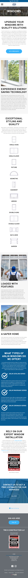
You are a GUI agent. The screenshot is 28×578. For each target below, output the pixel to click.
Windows (14, 11)
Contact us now (4, 450)
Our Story (14, 559)
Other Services (14, 558)
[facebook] (12, 566)
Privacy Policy (11, 572)
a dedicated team (18, 440)
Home (14, 554)
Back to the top (15, 508)
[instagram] (15, 566)
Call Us (14, 522)
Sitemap (5, 572)
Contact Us (14, 560)
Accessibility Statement (19, 572)
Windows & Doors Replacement (14, 555)
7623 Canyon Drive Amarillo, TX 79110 (14, 533)
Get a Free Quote (14, 51)
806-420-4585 (14, 1)
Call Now (14, 496)
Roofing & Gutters (14, 556)
